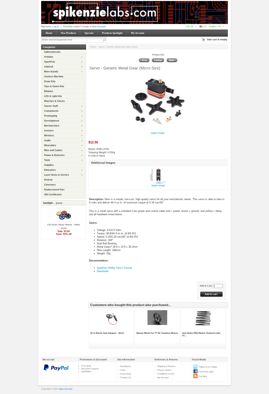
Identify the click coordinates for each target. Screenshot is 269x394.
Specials (89, 32)
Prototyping (50, 115)
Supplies (49, 165)
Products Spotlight (112, 32)
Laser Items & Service (56, 174)
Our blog (203, 376)
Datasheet (103, 271)
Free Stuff (86, 366)
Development (51, 120)
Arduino (48, 56)
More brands (51, 71)
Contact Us (125, 377)
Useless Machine (53, 76)
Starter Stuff (51, 106)
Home (49, 32)
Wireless (49, 135)
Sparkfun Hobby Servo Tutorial (114, 267)
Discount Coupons (90, 368)
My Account (137, 32)
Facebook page (206, 371)
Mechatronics (51, 125)
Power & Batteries (54, 155)
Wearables (50, 145)
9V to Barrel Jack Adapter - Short (107, 333)
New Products (68, 32)
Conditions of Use (165, 374)
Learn (123, 370)
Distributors (125, 366)
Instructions (125, 374)
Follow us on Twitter (208, 367)
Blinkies (48, 91)
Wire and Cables (53, 150)
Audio (47, 140)
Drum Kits (50, 81)
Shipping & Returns (166, 366)
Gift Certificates (53, 194)
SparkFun (49, 61)
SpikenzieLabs (52, 52)
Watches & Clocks (54, 101)
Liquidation (86, 371)
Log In (55, 26)
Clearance (50, 184)
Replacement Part (54, 189)
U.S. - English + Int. (211, 26)
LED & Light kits (53, 96)
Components (51, 111)
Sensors (49, 130)
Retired (48, 179)
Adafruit (48, 66)
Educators (50, 170)
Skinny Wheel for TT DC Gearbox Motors (157, 333)
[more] (58, 203)
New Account (99, 26)
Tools (47, 160)
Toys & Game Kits (54, 86)
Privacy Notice (164, 370)
